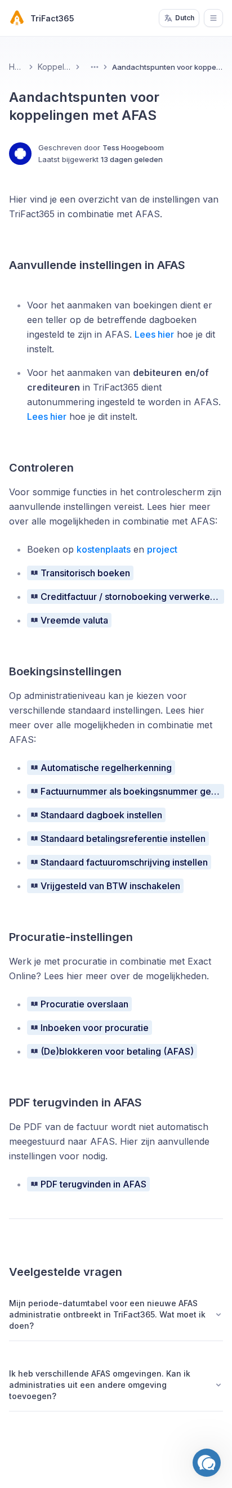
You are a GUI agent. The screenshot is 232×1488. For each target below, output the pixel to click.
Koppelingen (54, 66)
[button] (207, 1463)
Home (16, 66)
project (162, 549)
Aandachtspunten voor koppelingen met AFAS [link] (167, 66)
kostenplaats (104, 549)
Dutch (184, 18)
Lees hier (154, 334)
